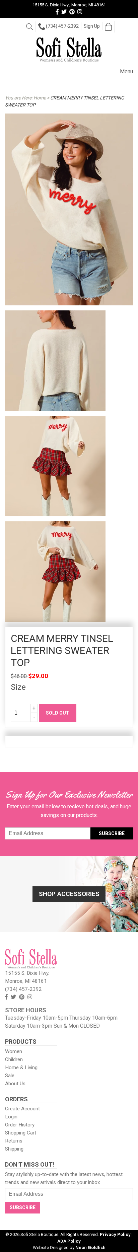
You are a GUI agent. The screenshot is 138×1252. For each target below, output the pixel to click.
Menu (126, 71)
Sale (9, 1076)
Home (39, 97)
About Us (15, 1084)
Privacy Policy (115, 1234)
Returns (13, 1141)
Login (11, 1117)
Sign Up (92, 26)
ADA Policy (69, 1241)
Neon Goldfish (90, 1247)
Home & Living (21, 1067)
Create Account (22, 1109)
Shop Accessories (69, 894)
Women (13, 1051)
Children (14, 1059)
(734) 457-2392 (62, 26)
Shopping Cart (20, 1133)
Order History (19, 1125)
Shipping (14, 1149)
